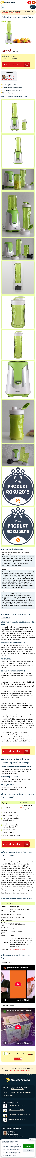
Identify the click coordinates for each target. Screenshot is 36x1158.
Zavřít (32, 1139)
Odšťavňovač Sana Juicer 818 (17, 1105)
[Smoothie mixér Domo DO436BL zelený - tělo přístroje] (18, 398)
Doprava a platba (26, 1092)
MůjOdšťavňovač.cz (16, 12)
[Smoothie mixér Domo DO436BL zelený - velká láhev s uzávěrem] (18, 359)
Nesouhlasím (28, 1150)
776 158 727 (11, 77)
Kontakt (5, 1092)
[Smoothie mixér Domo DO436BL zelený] (18, 133)
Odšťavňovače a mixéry (17, 1089)
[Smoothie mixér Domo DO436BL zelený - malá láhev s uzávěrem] (18, 328)
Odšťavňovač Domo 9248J (16, 1110)
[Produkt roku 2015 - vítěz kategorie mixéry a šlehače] (18, 505)
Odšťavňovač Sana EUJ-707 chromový (19, 1114)
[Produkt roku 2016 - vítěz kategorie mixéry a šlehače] (18, 544)
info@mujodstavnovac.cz (8, 79)
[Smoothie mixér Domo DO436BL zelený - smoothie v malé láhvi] (18, 442)
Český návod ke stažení (17, 949)
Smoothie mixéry (5, 12)
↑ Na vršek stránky (8, 1095)
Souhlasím (28, 1146)
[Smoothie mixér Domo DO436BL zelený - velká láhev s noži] (18, 294)
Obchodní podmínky (14, 1092)
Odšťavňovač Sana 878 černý (17, 1119)
